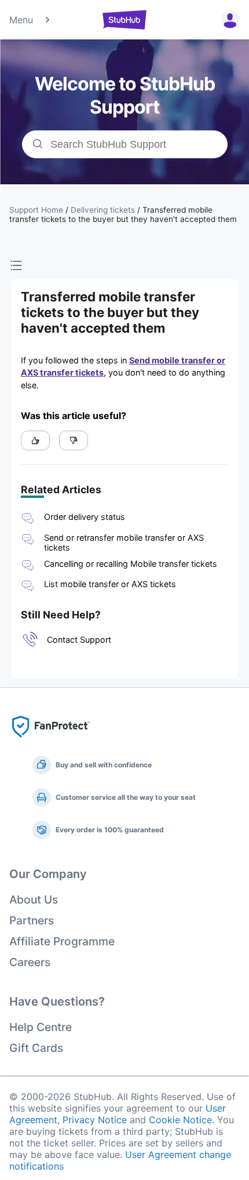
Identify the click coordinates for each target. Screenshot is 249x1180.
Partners (31, 920)
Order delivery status (84, 517)
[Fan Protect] (51, 740)
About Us (33, 899)
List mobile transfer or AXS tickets (110, 584)
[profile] (228, 19)
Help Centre (40, 1027)
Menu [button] (21, 20)
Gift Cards (36, 1048)
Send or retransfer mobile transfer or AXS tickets (124, 542)
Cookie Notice (180, 1120)
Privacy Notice (95, 1120)
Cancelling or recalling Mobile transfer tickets (130, 564)
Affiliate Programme (62, 941)
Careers (29, 962)
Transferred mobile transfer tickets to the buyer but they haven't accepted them (123, 214)
